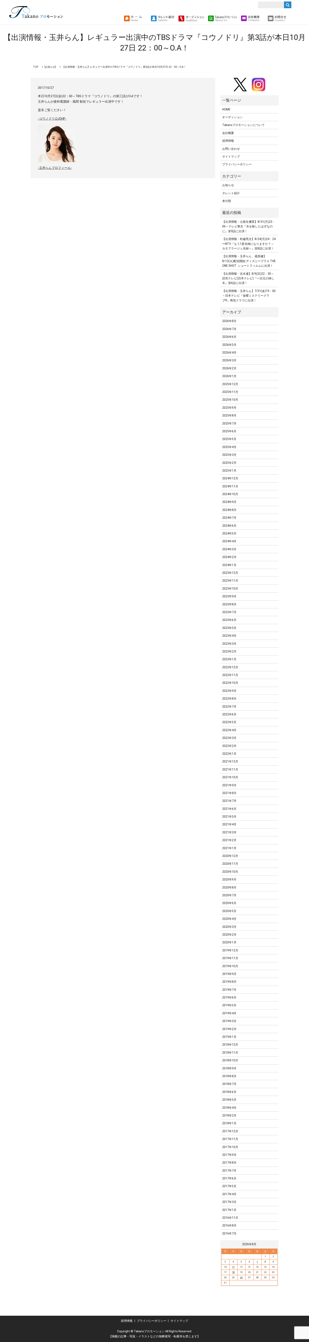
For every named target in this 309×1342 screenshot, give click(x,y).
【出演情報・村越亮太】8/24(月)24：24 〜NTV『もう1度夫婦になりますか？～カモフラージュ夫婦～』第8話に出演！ (249, 243)
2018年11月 (230, 1052)
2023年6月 (229, 620)
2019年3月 (229, 1021)
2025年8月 (229, 415)
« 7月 (226, 1244)
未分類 (226, 201)
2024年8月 (229, 510)
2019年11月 (230, 958)
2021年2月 (229, 840)
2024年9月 (229, 502)
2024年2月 (229, 557)
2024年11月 (230, 486)
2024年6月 (229, 525)
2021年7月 (229, 800)
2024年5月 (229, 533)
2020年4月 (229, 918)
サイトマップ (231, 156)
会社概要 (228, 133)
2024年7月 (229, 517)
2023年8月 (229, 604)
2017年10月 (230, 1147)
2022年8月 (229, 698)
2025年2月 (229, 462)
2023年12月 (230, 572)
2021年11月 (230, 769)
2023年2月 (229, 651)
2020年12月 (230, 856)
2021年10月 (230, 777)
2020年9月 (229, 879)
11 (233, 1267)
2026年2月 (229, 368)
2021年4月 (229, 824)
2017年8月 (229, 1162)
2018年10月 (230, 1060)
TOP (35, 66)
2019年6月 (229, 997)
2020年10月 (230, 871)
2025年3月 (229, 454)
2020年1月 (229, 942)
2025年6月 (229, 431)
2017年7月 (229, 1170)
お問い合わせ (231, 148)
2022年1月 (229, 753)
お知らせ (50, 66)
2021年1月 (229, 848)
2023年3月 (229, 643)
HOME (226, 109)
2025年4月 (229, 447)
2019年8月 (229, 981)
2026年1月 (229, 376)
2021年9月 (229, 785)
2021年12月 (230, 761)
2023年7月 (229, 612)
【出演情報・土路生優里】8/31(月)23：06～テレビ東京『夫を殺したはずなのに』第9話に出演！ (248, 226)
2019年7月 (229, 989)
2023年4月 (229, 635)
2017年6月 (229, 1178)
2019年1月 (229, 1036)
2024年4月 (229, 541)
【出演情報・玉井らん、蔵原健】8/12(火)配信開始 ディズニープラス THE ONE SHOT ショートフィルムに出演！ (249, 261)
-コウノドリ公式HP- (52, 119)
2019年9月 (229, 974)
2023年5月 (229, 628)
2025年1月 (229, 470)
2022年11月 (230, 675)
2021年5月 (229, 816)
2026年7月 (229, 329)
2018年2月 (229, 1115)
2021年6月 (229, 808)
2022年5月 (229, 722)
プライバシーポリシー (237, 164)
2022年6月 (229, 714)
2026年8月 (229, 321)
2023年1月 (229, 659)
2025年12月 (230, 384)
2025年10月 (230, 399)
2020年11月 (230, 863)
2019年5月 (229, 1005)
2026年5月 (229, 344)
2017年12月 (230, 1131)
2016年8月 (229, 1225)
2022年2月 (229, 746)
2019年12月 (230, 950)
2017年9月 (229, 1154)
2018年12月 (230, 1044)
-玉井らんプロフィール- (55, 168)
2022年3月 (229, 738)
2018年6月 (229, 1092)
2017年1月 (229, 1210)
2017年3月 (229, 1202)
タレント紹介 (231, 193)
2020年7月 (229, 895)
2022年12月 (230, 667)
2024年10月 (230, 494)
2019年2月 (229, 1029)
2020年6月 (229, 903)
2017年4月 (229, 1194)
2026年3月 (229, 360)
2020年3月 (229, 926)
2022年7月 (229, 706)
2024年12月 (230, 478)
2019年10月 (230, 966)
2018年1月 (229, 1123)
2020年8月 (229, 887)
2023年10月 (230, 588)
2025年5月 (229, 439)
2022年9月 (229, 690)
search (291, 18)
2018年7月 (229, 1084)
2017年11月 (230, 1139)
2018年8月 (229, 1076)
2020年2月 (229, 934)
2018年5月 (229, 1099)
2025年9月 (229, 407)
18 (233, 1272)
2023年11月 (230, 580)
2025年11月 (230, 392)
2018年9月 (229, 1068)
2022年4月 (229, 730)
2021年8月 (229, 793)
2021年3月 (229, 832)
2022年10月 (230, 682)
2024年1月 (229, 565)
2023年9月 (229, 596)
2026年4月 (229, 352)
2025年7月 (229, 423)
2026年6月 (229, 336)
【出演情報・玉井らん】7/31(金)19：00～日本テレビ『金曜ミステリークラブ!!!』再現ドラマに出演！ (249, 295)
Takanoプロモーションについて (243, 125)
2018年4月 (229, 1107)
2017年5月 (229, 1186)
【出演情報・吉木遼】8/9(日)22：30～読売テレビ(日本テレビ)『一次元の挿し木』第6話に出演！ (248, 278)
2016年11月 (230, 1217)
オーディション (232, 117)
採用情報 (228, 140)
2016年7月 (229, 1233)
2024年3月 (229, 549)
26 (241, 1277)
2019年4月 (229, 1013)
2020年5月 (229, 911)
